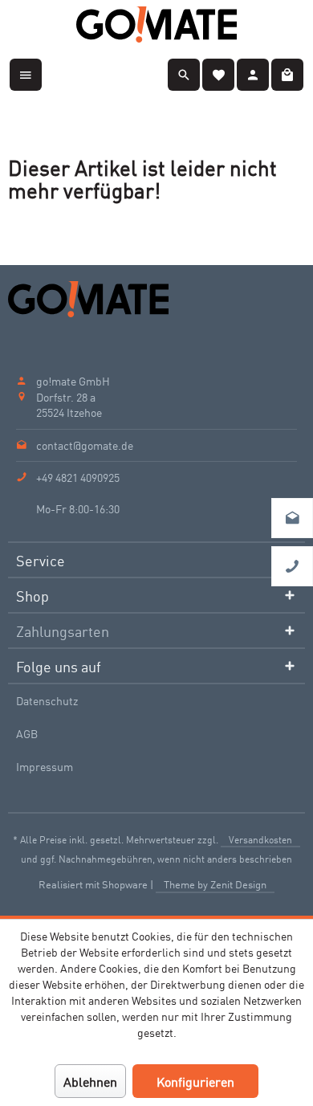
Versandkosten (260, 839)
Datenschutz (47, 700)
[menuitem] (25, 72)
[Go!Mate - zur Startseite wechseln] (156, 24)
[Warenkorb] (287, 72)
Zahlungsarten (62, 630)
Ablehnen (90, 1081)
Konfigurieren (195, 1081)
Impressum (44, 766)
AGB (27, 733)
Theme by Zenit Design (215, 884)
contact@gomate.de (84, 445)
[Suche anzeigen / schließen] (183, 72)
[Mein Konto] (252, 72)
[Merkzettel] (218, 72)
